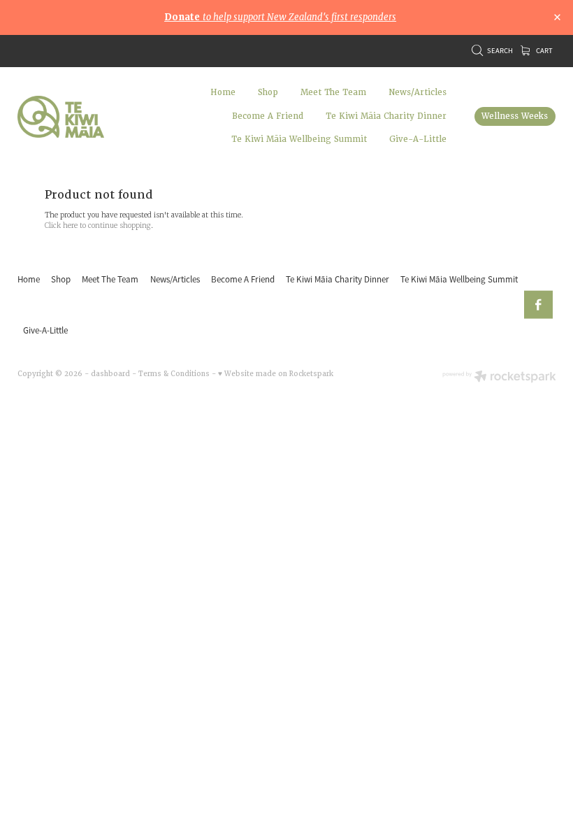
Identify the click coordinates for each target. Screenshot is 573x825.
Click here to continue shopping (98, 225)
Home (222, 92)
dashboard (110, 373)
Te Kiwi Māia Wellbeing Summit (299, 139)
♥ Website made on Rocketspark (275, 373)
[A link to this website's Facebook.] (538, 305)
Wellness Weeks (514, 116)
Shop (268, 92)
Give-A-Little (418, 139)
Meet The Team (333, 92)
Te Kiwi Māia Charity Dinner (386, 116)
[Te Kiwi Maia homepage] (71, 117)
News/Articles (418, 92)
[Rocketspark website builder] (499, 377)
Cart (544, 50)
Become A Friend (267, 116)
